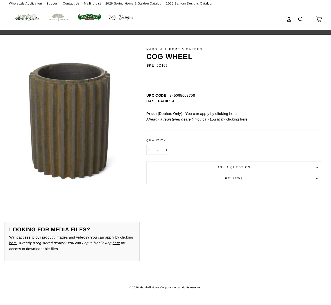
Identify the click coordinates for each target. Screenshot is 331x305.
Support (52, 3)
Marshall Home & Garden (174, 49)
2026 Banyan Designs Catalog (189, 3)
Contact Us (71, 3)
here (13, 243)
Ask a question (234, 167)
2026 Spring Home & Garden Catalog (133, 3)
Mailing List (92, 3)
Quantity (156, 140)
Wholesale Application (25, 3)
